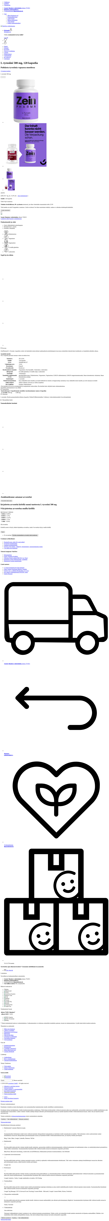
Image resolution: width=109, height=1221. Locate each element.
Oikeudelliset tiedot (7, 400)
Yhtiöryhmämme (8, 1069)
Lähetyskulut (10, 18)
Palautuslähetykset (12, 17)
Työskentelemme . (13, 11)
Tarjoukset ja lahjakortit (10, 1036)
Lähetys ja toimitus (9, 1030)
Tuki (5, 14)
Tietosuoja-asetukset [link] (9, 1092)
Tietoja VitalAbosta (9, 1067)
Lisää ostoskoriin (5, 210)
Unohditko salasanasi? (10, 1048)
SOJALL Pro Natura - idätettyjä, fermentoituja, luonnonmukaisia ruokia (23, 546)
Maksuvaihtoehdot (12, 20)
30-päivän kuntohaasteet (10, 543)
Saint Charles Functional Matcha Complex (15, 569)
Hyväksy (3, 1119)
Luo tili (6, 37)
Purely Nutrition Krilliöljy (11, 556)
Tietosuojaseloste (8, 1088)
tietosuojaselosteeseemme (19, 1116)
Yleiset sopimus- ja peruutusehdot (13, 1089)
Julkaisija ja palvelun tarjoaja (12, 1086)
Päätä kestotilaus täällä (10, 1094)
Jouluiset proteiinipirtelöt (10, 545)
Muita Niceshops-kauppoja (11, 1098)
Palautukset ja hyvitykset (10, 1032)
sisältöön (6, 3)
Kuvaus (4, 348)
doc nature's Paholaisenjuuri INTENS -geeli (16, 572)
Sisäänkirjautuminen (9, 1045)
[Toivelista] (5, 40)
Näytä (2, 532)
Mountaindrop (8, 555)
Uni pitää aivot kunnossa (10, 548)
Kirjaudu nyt (7, 32)
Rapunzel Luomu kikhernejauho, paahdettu (15, 559)
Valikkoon (7, 2)
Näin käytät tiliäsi (8, 1035)
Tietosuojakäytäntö (6, 1122)
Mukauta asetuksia (23, 1119)
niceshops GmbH (13, 1083)
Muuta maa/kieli (18, 1080)
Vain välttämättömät (12, 1119)
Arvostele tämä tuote (6, 500)
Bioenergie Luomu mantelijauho (12, 561)
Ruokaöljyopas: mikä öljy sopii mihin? (14, 542)
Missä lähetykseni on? (10, 1050)
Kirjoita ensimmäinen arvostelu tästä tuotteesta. (25, 535)
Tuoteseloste (5, 389)
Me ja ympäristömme (9, 1059)
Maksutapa (7, 1033)
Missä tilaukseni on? (12, 15)
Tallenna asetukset (6, 1218)
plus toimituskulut (22, 195)
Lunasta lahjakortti (9, 1051)
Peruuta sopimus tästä (6, 1101)
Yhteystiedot (10, 21)
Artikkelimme (7, 1057)
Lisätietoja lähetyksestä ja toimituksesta (11, 218)
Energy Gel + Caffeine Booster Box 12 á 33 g (16, 570)
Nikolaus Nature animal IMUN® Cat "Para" (16, 558)
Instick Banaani (8, 574)
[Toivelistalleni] (1, 212)
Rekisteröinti (7, 1047)
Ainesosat (4, 394)
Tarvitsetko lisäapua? (9, 1038)
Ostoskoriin (7, 5)
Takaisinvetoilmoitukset (10, 1060)
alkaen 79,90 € (17, 8)
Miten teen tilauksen (9, 1029)
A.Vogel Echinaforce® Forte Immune (14, 567)
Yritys (5, 1097)
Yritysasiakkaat (8, 1039)
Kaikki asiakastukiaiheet (14, 23)
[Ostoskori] (56, 42)
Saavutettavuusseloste (10, 1091)
